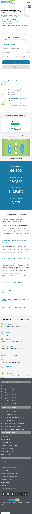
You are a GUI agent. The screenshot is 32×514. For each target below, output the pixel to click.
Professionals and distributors (9, 476)
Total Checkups (16, 187)
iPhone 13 (5, 454)
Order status (4, 461)
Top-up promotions (6, 386)
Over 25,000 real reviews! (8, 488)
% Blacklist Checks (16, 198)
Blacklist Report (5, 439)
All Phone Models (9, 33)
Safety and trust (5, 470)
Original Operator (6, 442)
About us (3, 485)
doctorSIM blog (5, 482)
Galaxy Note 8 (7, 451)
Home (2, 33)
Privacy (7, 509)
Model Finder (4, 436)
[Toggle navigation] (28, 2)
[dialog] (5, 513)
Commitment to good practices (9, 467)
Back (15, 67)
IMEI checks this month (16, 177)
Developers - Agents (8, 479)
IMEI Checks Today (16, 167)
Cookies (22, 509)
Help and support (5, 464)
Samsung (16, 33)
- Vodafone (7, 448)
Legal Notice (14, 509)
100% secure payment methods (9, 473)
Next (15, 62)
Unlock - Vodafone (9, 445)
